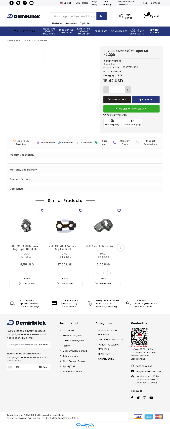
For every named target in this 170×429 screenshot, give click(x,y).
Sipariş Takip (69, 366)
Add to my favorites (117, 114)
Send (45, 344)
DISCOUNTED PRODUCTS (111, 339)
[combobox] (11, 367)
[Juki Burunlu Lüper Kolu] (103, 225)
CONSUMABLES (106, 359)
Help (145, 2)
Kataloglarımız (70, 356)
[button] (151, 16)
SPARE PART (104, 354)
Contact (155, 2)
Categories (103, 323)
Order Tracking (107, 3)
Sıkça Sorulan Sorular (74, 361)
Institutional (69, 323)
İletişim (66, 345)
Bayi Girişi (94, 3)
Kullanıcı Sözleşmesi (73, 340)
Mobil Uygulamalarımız (75, 350)
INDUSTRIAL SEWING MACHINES (108, 332)
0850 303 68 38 (143, 366)
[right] (121, 247)
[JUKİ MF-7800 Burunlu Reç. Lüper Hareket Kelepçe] (26, 225)
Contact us (139, 323)
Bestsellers (71, 23)
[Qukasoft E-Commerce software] (85, 425)
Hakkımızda (69, 330)
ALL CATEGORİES (26, 31)
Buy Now (147, 99)
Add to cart (119, 99)
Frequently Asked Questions (126, 3)
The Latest (57, 23)
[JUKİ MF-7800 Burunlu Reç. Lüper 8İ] (65, 225)
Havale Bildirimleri (72, 371)
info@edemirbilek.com (148, 371)
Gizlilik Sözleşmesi (72, 335)
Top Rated (85, 23)
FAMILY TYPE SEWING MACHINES (108, 346)
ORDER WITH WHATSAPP (133, 108)
